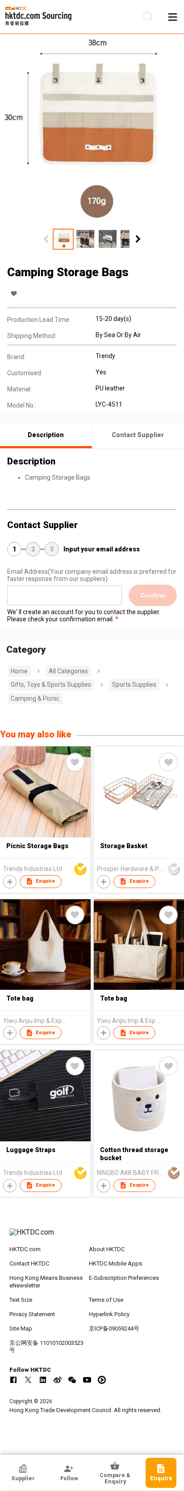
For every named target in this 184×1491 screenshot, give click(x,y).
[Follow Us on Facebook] (13, 1380)
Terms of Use (106, 1299)
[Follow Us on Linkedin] (43, 1380)
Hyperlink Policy (109, 1314)
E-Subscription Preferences (124, 1277)
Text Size (20, 1299)
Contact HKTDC (29, 1263)
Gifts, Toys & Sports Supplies (51, 684)
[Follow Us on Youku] (102, 1380)
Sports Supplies (134, 684)
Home (19, 671)
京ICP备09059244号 (114, 1328)
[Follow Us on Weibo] (58, 1380)
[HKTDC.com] (92, 1236)
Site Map (20, 1328)
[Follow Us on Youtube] (87, 1380)
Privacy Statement (32, 1314)
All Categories (68, 671)
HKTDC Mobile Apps (115, 1263)
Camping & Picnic (35, 698)
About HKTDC (107, 1249)
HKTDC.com (25, 1249)
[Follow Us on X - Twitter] (28, 1380)
